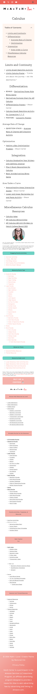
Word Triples (13, 503)
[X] (8, 2)
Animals (12, 613)
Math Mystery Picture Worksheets (15, 263)
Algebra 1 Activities (15, 410)
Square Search (12, 312)
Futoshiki (10, 292)
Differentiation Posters (15, 105)
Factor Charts (13, 526)
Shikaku (10, 310)
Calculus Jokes (12, 216)
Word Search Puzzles (15, 501)
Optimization (17, 43)
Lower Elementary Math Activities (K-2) (17, 362)
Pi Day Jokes (13, 555)
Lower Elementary (12, 402)
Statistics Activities (15, 418)
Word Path (11, 338)
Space (11, 643)
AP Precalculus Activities (16, 422)
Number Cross (12, 306)
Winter (11, 605)
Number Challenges (15, 481)
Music (11, 631)
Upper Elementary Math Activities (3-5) (17, 364)
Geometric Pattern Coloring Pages (20, 565)
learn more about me (20, 374)
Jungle (11, 627)
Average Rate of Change (21, 40)
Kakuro (10, 296)
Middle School (11, 406)
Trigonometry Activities (16, 416)
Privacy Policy (18, 665)
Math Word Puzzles (13, 320)
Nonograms (11, 304)
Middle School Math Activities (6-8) (16, 366)
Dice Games (13, 582)
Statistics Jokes (14, 557)
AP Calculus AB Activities (16, 220)
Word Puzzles (9, 328)
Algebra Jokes (13, 549)
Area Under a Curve (19, 50)
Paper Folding (12, 280)
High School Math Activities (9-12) (15, 368)
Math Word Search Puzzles (17, 342)
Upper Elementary (12, 404)
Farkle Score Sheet (17, 584)
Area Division (12, 288)
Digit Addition (12, 290)
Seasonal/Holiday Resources (13, 351)
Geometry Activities (15, 412)
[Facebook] (4, 2)
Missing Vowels (12, 336)
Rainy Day (12, 637)
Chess (11, 615)
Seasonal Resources (12, 599)
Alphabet (12, 611)
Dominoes (11, 276)
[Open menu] (32, 2)
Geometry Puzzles (13, 318)
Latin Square (11, 298)
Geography (13, 625)
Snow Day (12, 641)
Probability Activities (16, 420)
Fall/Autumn (13, 603)
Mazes (7, 326)
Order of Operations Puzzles (16, 322)
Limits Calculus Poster (15, 73)
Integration (13, 46)
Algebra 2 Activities (15, 414)
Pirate (11, 635)
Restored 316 (19, 660)
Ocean (11, 633)
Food (11, 621)
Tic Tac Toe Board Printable (17, 578)
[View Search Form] (34, 9)
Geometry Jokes (14, 553)
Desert (11, 617)
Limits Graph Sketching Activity (19, 70)
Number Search (12, 308)
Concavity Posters (23, 118)
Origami (13, 569)
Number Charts (14, 530)
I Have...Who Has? (11, 259)
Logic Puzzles (10, 286)
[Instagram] (12, 2)
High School (10, 408)
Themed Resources (11, 353)
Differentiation (14, 36)
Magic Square (12, 300)
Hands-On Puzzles (11, 274)
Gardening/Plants (14, 623)
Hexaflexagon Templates (18, 567)
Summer (12, 601)
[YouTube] (16, 2)
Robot (11, 639)
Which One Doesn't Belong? (13, 265)
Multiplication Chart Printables (18, 528)
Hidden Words (12, 332)
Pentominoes (11, 282)
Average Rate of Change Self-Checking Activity (18, 131)
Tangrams (11, 284)
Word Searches (12, 340)
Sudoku (10, 314)
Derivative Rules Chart (16, 524)
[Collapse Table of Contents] (31, 28)
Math (11, 629)
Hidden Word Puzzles (15, 493)
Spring (11, 607)
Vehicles (12, 647)
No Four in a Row (13, 302)
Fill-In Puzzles (12, 330)
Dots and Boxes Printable (17, 580)
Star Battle (13, 471)
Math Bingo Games (11, 261)
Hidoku (10, 294)
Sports (11, 645)
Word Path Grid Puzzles (16, 499)
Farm (11, 619)
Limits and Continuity (17, 33)
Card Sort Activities (11, 257)
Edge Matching (12, 278)
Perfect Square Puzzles (14, 324)
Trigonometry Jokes (15, 559)
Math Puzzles (9, 316)
